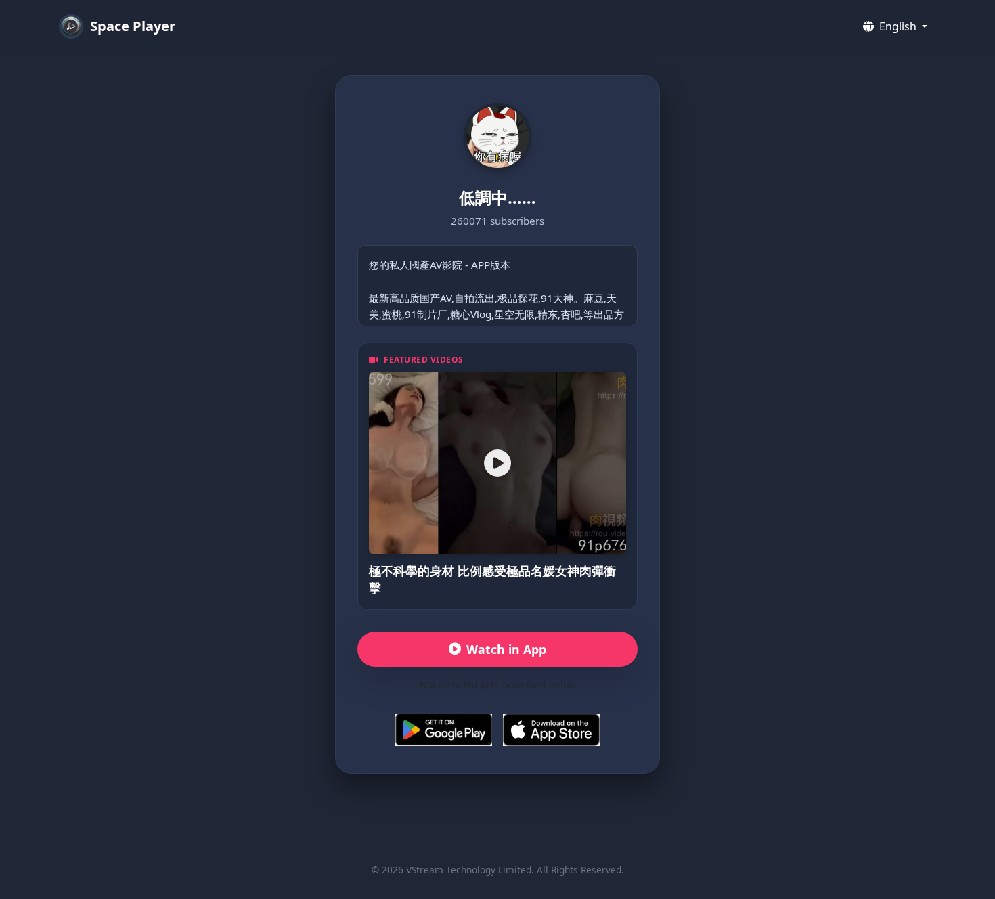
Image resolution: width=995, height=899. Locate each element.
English (898, 26)
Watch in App (506, 649)
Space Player (132, 26)
